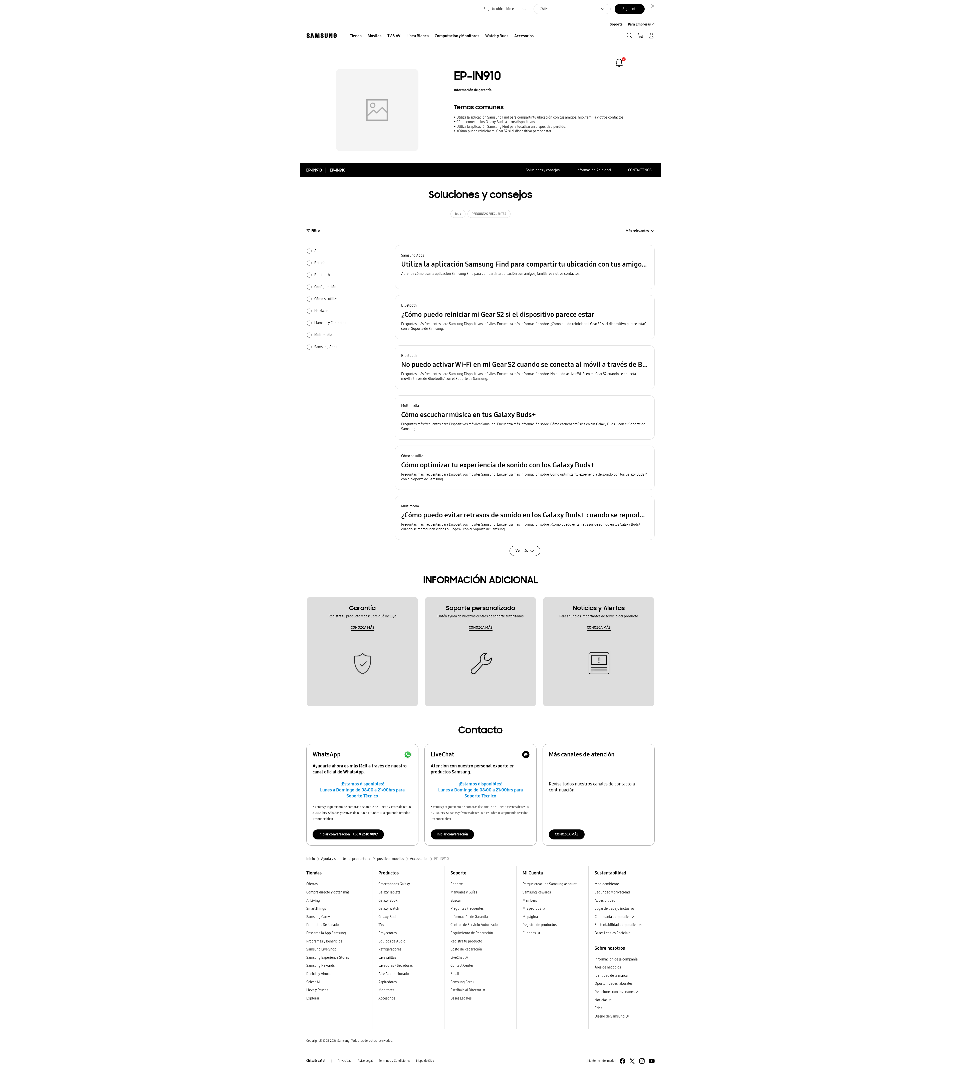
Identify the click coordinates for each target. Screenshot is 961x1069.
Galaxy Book (387, 900)
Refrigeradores (389, 949)
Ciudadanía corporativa (613, 917)
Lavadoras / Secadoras (395, 965)
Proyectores (387, 933)
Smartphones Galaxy (394, 884)
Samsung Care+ (318, 917)
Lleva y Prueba (317, 990)
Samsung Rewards (320, 965)
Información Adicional (594, 170)
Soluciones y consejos (543, 170)
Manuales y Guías (463, 892)
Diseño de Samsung (610, 1016)
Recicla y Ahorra (318, 974)
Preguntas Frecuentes (467, 908)
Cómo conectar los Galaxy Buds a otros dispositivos (495, 122)
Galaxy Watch (388, 908)
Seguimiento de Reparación (471, 933)
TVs (381, 925)
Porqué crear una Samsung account (550, 884)
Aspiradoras (387, 982)
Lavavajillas (387, 957)
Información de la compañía (616, 959)
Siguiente (629, 9)
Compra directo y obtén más (327, 892)
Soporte (456, 884)
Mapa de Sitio (425, 1060)
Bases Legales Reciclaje (612, 933)
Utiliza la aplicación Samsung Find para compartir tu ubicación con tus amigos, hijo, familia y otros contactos (539, 117)
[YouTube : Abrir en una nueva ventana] (652, 1061)
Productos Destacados (323, 925)
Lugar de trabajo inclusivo (614, 908)
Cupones (530, 933)
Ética (598, 1008)
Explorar (312, 998)
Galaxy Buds (387, 917)
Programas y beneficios (324, 941)
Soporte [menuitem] (616, 24)
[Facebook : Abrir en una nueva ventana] (622, 1061)
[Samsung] (321, 35)
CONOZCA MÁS (362, 627)
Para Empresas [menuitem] (639, 24)
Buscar (455, 900)
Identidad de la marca (611, 975)
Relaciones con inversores (615, 992)
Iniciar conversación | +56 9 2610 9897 (348, 834)
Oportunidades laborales (613, 983)
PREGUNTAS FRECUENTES (489, 214)
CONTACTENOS (640, 170)
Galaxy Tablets (389, 892)
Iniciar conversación (452, 834)
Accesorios (386, 998)
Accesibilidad (605, 900)
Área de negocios (608, 967)
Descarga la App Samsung (326, 933)
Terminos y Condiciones (394, 1060)
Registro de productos (540, 925)
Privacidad (345, 1060)
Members (530, 900)
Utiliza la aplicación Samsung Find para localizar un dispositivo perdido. (511, 127)
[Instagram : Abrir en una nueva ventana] (642, 1061)
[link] (619, 62)
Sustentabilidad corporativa (616, 925)
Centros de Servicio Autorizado (474, 925)
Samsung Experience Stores (327, 957)
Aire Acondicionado (393, 974)
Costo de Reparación (466, 949)
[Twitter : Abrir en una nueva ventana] (632, 1061)
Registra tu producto (466, 941)
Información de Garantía (469, 917)
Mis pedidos (532, 908)
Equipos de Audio (391, 941)
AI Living (313, 900)
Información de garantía (473, 90)
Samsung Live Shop (321, 949)
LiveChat (457, 957)
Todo (458, 214)
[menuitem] (356, 36)
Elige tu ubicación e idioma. (505, 9)
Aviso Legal (365, 1060)
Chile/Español (315, 1060)
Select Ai (313, 982)
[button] (525, 267)
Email (454, 974)
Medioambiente (607, 884)
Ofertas (312, 884)
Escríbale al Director (466, 990)
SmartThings (316, 908)
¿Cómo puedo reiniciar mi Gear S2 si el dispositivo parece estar (503, 131)
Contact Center (461, 965)
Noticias (601, 1000)
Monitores (386, 990)
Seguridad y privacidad (612, 892)
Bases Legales (460, 998)
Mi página (530, 917)
